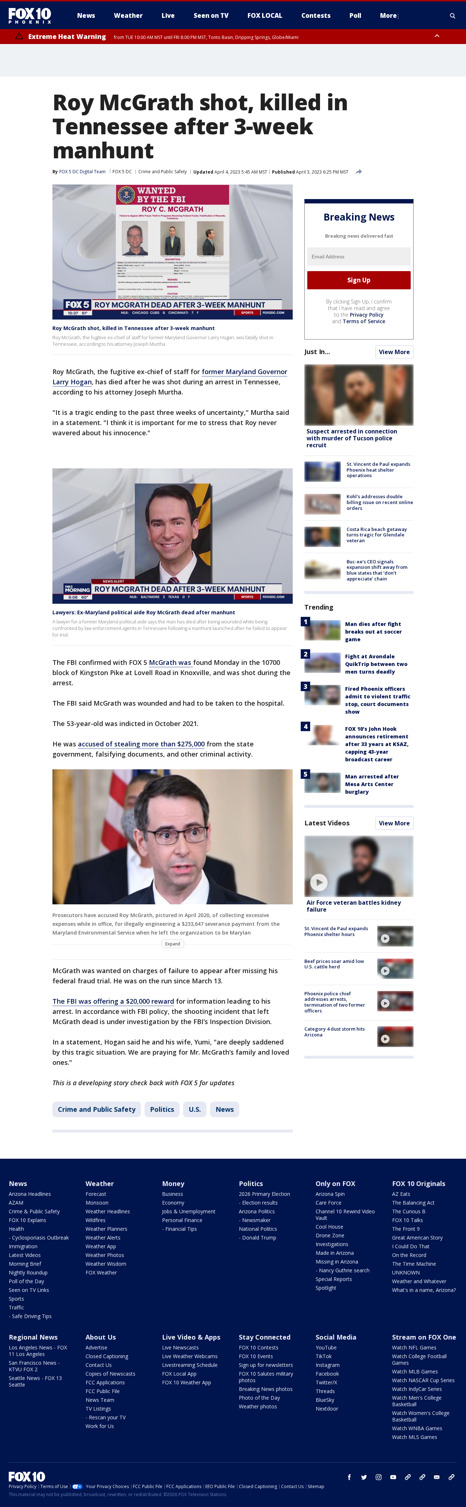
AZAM (16, 1202)
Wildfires (96, 1220)
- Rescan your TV (106, 1417)
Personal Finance (182, 1220)
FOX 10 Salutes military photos (266, 1377)
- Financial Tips (179, 1228)
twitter (364, 1477)
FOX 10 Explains (27, 1220)
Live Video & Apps (191, 1337)
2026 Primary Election (264, 1193)
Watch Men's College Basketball (417, 1401)
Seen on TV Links (29, 1289)
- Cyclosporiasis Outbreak (39, 1237)
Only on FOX (335, 1183)
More (388, 15)
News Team (100, 1399)
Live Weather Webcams (190, 1356)
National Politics (258, 1228)
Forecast (96, 1193)
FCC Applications (105, 1382)
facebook (349, 1477)
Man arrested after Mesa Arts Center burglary (372, 784)
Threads (325, 1391)
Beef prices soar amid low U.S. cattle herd (334, 964)
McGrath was (171, 662)
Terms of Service (364, 321)
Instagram (328, 1364)
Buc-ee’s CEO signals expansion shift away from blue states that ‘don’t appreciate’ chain (377, 570)
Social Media (336, 1337)
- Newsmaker (254, 1220)
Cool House (329, 1226)
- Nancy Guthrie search (343, 1270)
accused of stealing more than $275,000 (141, 743)
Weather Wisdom (106, 1263)
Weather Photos (105, 1255)
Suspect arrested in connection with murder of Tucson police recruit (352, 438)
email (437, 1477)
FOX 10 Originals (418, 1183)
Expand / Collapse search (453, 15)
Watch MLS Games (414, 1436)
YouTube (326, 1347)
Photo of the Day (259, 1397)
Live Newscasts (180, 1347)
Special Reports (334, 1279)
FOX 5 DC (122, 171)
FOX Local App (179, 1373)
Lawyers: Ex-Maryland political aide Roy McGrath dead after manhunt (143, 612)
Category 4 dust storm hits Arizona (334, 1032)
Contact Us (99, 1364)
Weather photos (258, 1406)
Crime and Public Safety (162, 171)
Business (172, 1193)
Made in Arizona (335, 1252)
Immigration (23, 1246)
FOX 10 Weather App (186, 1382)
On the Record (409, 1255)
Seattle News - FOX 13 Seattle (35, 1381)
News (225, 1109)
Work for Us (100, 1426)
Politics (162, 1109)
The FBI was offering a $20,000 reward (113, 1001)
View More (394, 352)
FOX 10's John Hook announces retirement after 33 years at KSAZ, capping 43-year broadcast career (376, 744)
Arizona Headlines (30, 1193)
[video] (359, 866)
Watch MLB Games (415, 1371)
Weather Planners (106, 1228)
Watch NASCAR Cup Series (423, 1380)
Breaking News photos (266, 1388)
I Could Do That (411, 1246)
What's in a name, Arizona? (424, 1289)
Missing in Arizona (337, 1261)
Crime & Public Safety (34, 1211)
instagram (378, 1477)
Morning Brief (25, 1263)
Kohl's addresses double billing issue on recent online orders (380, 502)
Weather (100, 1183)
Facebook (327, 1373)
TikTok (324, 1356)
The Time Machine (414, 1263)
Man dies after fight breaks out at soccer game (373, 631)
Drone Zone (330, 1235)
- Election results (258, 1202)
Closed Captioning (107, 1356)
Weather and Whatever (419, 1281)
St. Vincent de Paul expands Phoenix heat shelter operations (378, 470)
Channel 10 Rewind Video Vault (345, 1214)
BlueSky (325, 1399)
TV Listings (98, 1408)
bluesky (422, 1477)
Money (173, 1183)
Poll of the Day (26, 1281)
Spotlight (326, 1287)
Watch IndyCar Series (417, 1388)
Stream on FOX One (424, 1337)
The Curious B (409, 1211)
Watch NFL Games (414, 1347)
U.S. (195, 1109)
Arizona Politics (257, 1211)
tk (408, 1477)
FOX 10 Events (256, 1356)
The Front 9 (406, 1228)
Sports (16, 1298)
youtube (393, 1477)
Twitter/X (326, 1382)
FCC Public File (103, 1391)
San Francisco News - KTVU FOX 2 (34, 1366)
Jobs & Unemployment (189, 1211)
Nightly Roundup (28, 1272)
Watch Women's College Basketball (421, 1416)
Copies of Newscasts (110, 1373)
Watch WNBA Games (417, 1428)
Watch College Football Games (419, 1359)
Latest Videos (327, 822)
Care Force (328, 1202)
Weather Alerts (103, 1237)
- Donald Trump (257, 1237)
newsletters (451, 1477)
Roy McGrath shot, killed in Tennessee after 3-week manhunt (133, 328)
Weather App (101, 1246)
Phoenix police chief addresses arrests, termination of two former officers (334, 1002)
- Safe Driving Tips (30, 1316)
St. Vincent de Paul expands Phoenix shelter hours (336, 931)
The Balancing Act (413, 1202)
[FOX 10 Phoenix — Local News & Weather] (33, 15)
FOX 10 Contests (259, 1347)
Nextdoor (327, 1408)
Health (16, 1228)
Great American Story (417, 1237)
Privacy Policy (367, 314)
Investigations (332, 1244)
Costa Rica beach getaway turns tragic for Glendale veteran (377, 535)
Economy (173, 1202)
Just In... (317, 351)
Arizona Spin (330, 1193)
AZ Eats (401, 1193)
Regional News (33, 1337)
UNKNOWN (406, 1272)
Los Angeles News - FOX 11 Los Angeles (38, 1350)
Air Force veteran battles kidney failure (354, 906)
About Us (101, 1337)
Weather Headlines (108, 1211)
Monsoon (97, 1202)
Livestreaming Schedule (190, 1364)
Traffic (16, 1307)
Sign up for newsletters (266, 1364)
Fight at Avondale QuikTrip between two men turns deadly (376, 664)
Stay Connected (265, 1337)
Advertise (96, 1347)
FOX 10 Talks (407, 1220)
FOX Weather (101, 1272)
